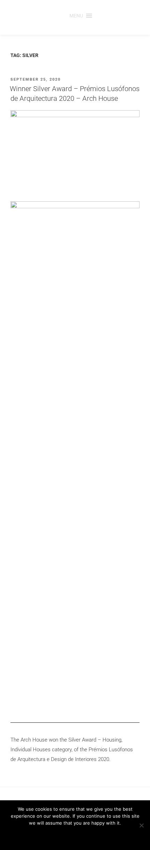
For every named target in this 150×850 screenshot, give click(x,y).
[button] (76, 16)
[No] (141, 825)
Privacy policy (90, 836)
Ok (48, 836)
